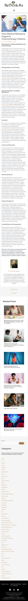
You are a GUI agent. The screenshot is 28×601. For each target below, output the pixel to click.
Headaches (4, 505)
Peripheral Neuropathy (7, 549)
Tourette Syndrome (6, 571)
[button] (14, 10)
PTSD (3, 553)
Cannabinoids (5, 471)
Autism (3, 465)
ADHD (3, 458)
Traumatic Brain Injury (7, 573)
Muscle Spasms (5, 531)
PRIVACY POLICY (5, 584)
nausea (14, 41)
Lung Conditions (5, 518)
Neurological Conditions (7, 538)
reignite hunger (5, 104)
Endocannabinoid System (7, 494)
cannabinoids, (20, 79)
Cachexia (4, 467)
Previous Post (14, 289)
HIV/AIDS (4, 509)
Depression (4, 485)
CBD (3, 474)
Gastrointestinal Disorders (7, 500)
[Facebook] (10, 590)
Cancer (3, 469)
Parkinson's (4, 547)
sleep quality (16, 183)
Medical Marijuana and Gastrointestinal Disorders (12, 366)
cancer (3, 41)
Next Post (14, 293)
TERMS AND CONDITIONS (15, 584)
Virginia (3, 575)
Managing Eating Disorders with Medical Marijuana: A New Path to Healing (14, 322)
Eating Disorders (5, 491)
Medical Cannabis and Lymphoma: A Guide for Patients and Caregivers (14, 345)
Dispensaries (4, 487)
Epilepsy (3, 498)
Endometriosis (5, 496)
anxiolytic (7, 155)
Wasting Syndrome (6, 578)
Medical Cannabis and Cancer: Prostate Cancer (13, 429)
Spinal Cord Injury (6, 564)
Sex (2, 555)
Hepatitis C (4, 507)
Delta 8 (3, 483)
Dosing (3, 489)
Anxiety (3, 463)
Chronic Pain (4, 476)
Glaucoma (4, 502)
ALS (2, 460)
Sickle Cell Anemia (6, 558)
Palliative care (5, 544)
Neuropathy (4, 540)
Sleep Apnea (4, 562)
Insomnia (4, 516)
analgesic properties (6, 129)
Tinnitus (3, 569)
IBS (2, 511)
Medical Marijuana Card (7, 522)
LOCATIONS (15, 585)
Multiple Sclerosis (6, 529)
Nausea (3, 533)
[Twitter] (18, 590)
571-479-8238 (16, 595)
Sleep (3, 560)
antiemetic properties (6, 78)
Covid (3, 478)
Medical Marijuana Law (7, 527)
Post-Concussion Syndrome (8, 551)
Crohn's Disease (5, 480)
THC (3, 567)
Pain (3, 542)
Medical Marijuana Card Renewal (9, 525)
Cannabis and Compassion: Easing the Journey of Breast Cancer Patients (13, 386)
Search (3, 440)
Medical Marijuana (6, 520)
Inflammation (5, 513)
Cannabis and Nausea (10, 408)
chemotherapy (8, 41)
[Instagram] (14, 590)
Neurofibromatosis (6, 536)
